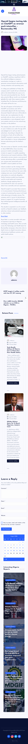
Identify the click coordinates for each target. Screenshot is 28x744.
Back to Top (15, 740)
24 (5, 553)
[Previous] (21, 568)
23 (23, 550)
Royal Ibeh (4, 216)
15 (19, 547)
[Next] (23, 568)
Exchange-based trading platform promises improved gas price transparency (13, 655)
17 (5, 550)
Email (3, 508)
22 (20, 550)
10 (5, 547)
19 (11, 550)
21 (17, 550)
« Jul (5, 559)
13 (14, 547)
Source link (4, 258)
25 (8, 553)
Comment (4, 488)
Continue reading (13, 383)
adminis (6, 32)
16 (22, 547)
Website (3, 515)
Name (3, 501)
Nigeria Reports (10, 580)
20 (14, 550)
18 (8, 550)
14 (17, 547)
